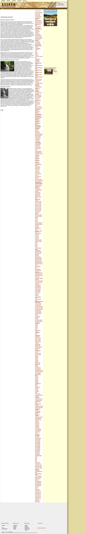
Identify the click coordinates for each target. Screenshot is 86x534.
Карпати (3, 525)
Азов (3, 527)
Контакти (26, 525)
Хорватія (14, 526)
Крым (54, 68)
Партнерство (27, 527)
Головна (2, 8)
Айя (53, 69)
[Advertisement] (17, 11)
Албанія (14, 528)
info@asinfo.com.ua (60, 5)
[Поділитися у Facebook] (1, 110)
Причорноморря (4, 528)
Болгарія (14, 527)
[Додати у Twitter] (2, 110)
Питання (26, 526)
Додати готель (27, 528)
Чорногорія (15, 525)
